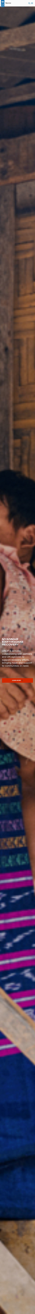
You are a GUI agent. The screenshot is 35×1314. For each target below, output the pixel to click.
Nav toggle (32, 3)
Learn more (16, 680)
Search (29, 3)
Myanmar (8, 3)
